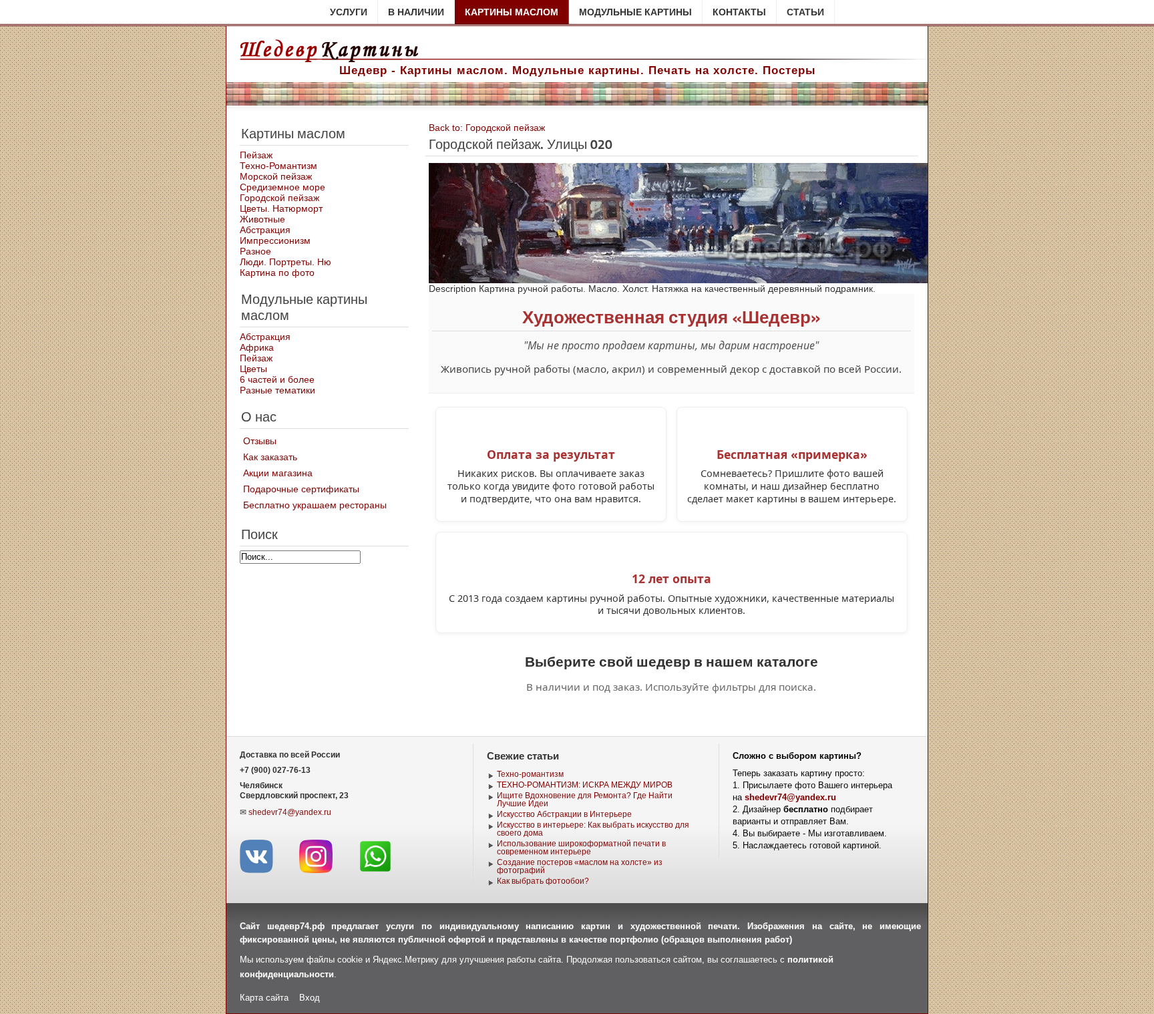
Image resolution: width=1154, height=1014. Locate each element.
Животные (262, 219)
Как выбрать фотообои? (543, 881)
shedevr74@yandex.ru (289, 812)
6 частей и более (277, 379)
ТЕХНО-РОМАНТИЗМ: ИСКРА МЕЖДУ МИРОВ (584, 785)
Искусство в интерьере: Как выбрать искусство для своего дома (593, 829)
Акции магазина (278, 473)
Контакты (739, 12)
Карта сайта (264, 998)
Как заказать (270, 457)
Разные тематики (277, 390)
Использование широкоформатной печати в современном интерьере (581, 848)
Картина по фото (277, 272)
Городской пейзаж (279, 197)
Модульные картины (635, 12)
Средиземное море (282, 187)
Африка (257, 347)
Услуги (348, 12)
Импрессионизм (275, 240)
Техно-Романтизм (278, 165)
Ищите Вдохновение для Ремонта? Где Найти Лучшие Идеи (584, 800)
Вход (309, 998)
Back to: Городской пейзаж (487, 127)
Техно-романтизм (530, 774)
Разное (255, 251)
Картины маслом (511, 12)
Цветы (253, 368)
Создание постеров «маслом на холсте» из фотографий (579, 866)
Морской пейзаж (276, 176)
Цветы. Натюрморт (281, 208)
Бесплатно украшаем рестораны (315, 505)
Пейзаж (256, 155)
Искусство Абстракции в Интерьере (564, 814)
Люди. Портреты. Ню (285, 262)
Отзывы (259, 441)
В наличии (416, 12)
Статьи (805, 12)
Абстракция (265, 229)
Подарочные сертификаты (301, 489)
